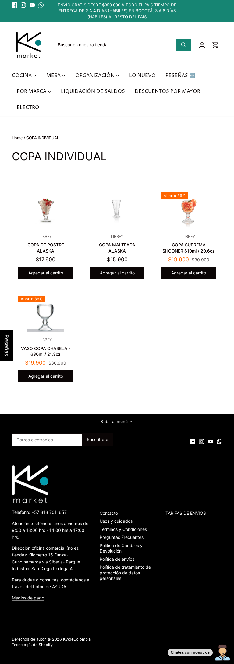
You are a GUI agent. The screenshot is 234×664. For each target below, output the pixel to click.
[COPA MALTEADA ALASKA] (117, 210)
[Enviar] (183, 45)
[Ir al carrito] (215, 45)
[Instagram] (23, 5)
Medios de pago (28, 597)
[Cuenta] (202, 45)
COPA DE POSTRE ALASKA (45, 243)
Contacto (109, 513)
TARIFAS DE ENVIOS (185, 513)
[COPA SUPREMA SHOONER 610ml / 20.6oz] (188, 210)
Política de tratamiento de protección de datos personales (125, 572)
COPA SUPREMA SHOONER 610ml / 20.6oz (188, 243)
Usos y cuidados (116, 521)
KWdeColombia (77, 639)
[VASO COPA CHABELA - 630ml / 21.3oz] (45, 314)
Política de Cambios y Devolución (121, 548)
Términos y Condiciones (123, 529)
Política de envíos (117, 559)
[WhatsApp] (41, 5)
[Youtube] (32, 5)
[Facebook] (14, 5)
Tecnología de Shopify (32, 644)
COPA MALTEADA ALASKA (117, 243)
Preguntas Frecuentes (122, 537)
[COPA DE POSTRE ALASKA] (45, 210)
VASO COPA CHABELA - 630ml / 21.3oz (45, 347)
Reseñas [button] (7, 345)
